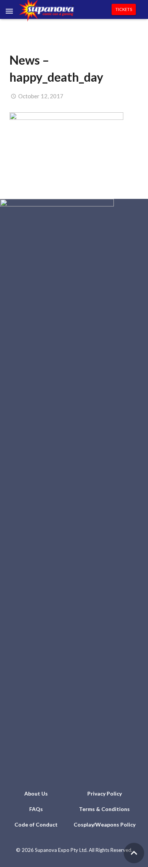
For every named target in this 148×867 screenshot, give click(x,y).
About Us (36, 793)
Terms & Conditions (104, 809)
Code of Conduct (36, 824)
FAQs (36, 809)
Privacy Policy (104, 793)
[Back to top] (134, 853)
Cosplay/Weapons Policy (104, 824)
